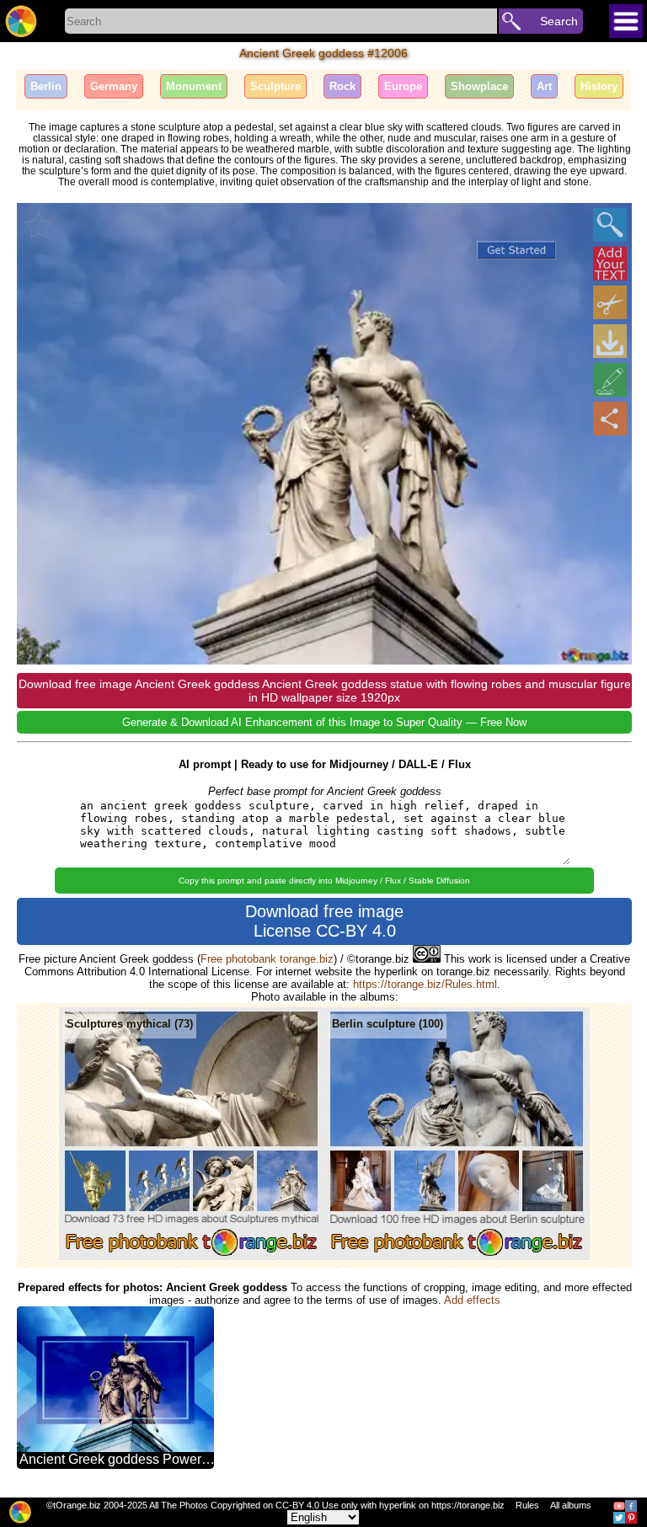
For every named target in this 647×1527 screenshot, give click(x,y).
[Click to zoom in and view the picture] (610, 225)
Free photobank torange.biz (267, 959)
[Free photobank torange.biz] (21, 21)
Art (544, 86)
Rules (527, 1505)
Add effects (472, 1300)
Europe (403, 86)
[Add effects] (610, 380)
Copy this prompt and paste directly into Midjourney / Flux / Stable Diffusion (324, 880)
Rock (342, 86)
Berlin (45, 86)
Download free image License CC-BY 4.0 (324, 921)
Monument (194, 86)
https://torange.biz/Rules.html (425, 984)
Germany (113, 86)
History (599, 86)
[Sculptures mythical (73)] (191, 1256)
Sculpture (275, 86)
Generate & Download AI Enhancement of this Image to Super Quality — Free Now (324, 722)
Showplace (479, 86)
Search (559, 21)
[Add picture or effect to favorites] (39, 225)
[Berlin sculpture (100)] (457, 1256)
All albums (570, 1505)
